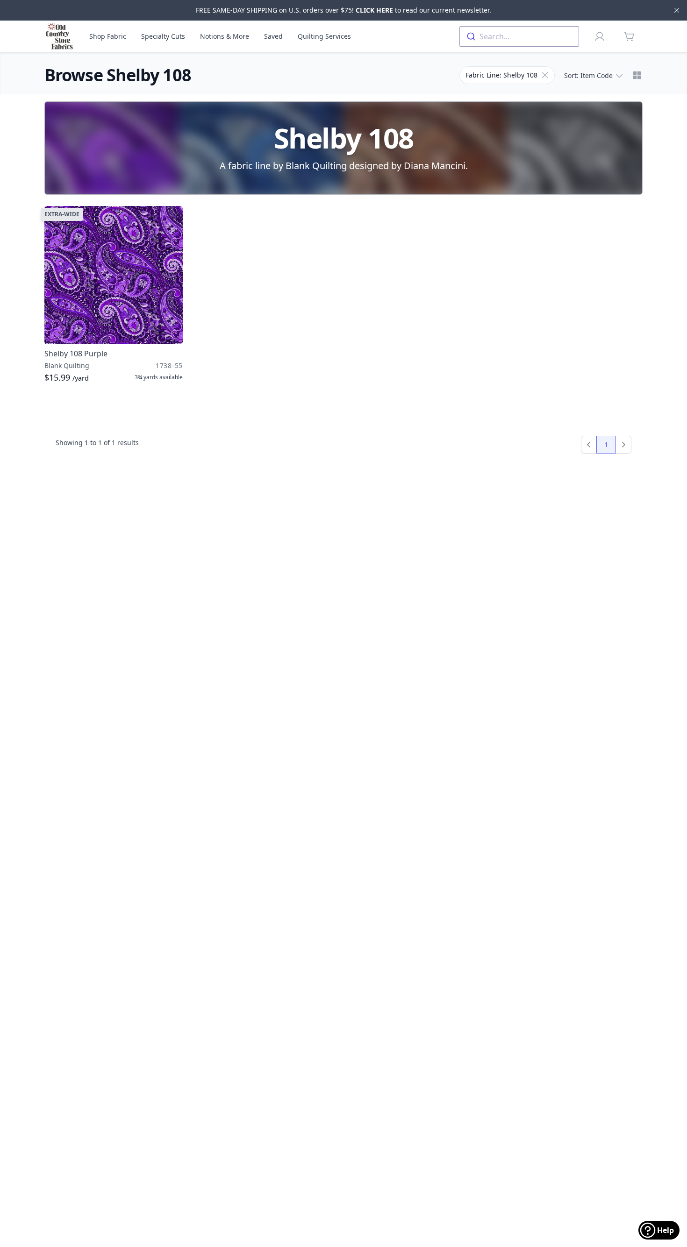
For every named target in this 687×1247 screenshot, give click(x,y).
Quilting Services (324, 36)
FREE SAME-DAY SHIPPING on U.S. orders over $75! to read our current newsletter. (343, 10)
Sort (588, 75)
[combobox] (519, 36)
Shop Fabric (107, 36)
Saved (273, 36)
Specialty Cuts (163, 36)
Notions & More (224, 36)
